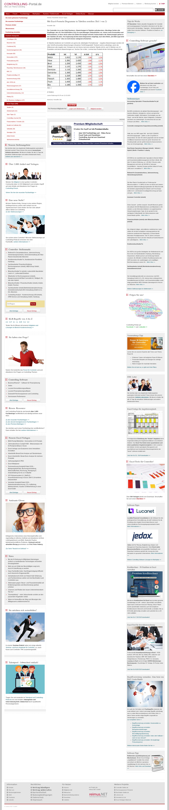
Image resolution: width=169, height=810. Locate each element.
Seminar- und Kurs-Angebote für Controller (20, 647)
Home (49, 18)
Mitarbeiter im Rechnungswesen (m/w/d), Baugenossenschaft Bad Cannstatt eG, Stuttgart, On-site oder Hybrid (25, 278)
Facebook (12, 797)
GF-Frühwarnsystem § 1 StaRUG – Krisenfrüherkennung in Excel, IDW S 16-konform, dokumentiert (24, 478)
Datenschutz (38, 797)
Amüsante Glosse (16, 500)
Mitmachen (67, 792)
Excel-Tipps (63, 18)
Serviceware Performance (16, 396)
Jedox (10, 385)
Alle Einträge (14, 311)
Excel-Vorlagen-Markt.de (123, 800)
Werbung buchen (150, 4)
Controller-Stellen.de (122, 787)
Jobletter (66, 800)
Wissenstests (10, 28)
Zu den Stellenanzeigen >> (15, 212)
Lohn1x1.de (119, 795)
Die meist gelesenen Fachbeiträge (17, 18)
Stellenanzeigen (133, 98)
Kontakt (11, 787)
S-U (24, 322)
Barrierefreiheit (39, 792)
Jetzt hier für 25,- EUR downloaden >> (138, 455)
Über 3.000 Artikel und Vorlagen (23, 164)
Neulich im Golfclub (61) (14, 125)
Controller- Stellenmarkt (19, 249)
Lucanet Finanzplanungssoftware (19, 391)
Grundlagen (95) (12, 39)
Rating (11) (10, 96)
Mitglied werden (113, 4)
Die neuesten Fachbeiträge (14, 21)
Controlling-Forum (12, 188)
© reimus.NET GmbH (10, 806)
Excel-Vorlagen (67, 14)
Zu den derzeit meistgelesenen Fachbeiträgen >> (22, 422)
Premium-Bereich (127, 4)
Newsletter (67, 797)
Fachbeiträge (25, 14)
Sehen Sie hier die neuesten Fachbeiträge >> (21, 192)
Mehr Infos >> (145, 121)
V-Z (28, 322)
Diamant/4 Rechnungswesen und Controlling (23, 394)
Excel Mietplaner (13, 464)
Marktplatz (36, 14)
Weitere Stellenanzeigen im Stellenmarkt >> (140, 288)
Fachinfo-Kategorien (12, 35)
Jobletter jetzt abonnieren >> (13, 156)
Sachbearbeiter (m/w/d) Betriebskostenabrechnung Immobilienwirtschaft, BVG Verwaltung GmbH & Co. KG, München (25, 290)
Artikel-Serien (11, 136)
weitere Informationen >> (21, 242)
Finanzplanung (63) (12, 60)
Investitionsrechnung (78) (14, 89)
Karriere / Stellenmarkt (51, 14)
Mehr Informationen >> (134, 526)
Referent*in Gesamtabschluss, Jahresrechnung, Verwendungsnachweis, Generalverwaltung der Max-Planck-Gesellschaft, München (26, 255)
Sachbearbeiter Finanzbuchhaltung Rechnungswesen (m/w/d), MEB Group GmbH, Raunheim (23, 266)
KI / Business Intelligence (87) (16, 100)
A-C (7, 322)
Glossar (91, 14)
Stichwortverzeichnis (13, 139)
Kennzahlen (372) (12, 57)
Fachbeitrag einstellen (13, 32)
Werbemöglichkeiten (15, 792)
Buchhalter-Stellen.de (122, 792)
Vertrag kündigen (41, 787)
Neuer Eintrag (31, 311)
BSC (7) (9, 71)
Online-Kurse (80, 14)
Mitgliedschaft (68, 790)
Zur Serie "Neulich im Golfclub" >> (17, 548)
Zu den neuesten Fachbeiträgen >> (17, 420)
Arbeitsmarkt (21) (12, 111)
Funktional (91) (11, 46)
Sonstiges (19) (11, 132)
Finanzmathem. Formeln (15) (15, 121)
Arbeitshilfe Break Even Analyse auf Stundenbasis (25, 453)
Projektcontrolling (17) (13, 75)
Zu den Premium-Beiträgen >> (16, 424)
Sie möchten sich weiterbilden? (23, 610)
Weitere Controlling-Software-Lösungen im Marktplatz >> (144, 559)
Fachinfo (55, 18)
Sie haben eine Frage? (19, 337)
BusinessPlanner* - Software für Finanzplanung (24, 383)
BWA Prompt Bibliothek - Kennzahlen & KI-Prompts (25, 441)
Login (163, 3)
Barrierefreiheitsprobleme (71, 795)
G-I (14, 322)
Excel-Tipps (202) (12, 103)
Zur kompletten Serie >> (134, 719)
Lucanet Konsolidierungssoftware (19, 388)
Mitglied (16, 182)
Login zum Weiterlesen (77, 109)
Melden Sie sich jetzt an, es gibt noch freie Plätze (142, 367)
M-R (20, 322)
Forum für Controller (30, 370)
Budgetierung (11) (12, 64)
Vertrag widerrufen (42, 790)
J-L (17, 322)
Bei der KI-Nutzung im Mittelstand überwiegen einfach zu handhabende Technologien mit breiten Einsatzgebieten (25, 561)
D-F (10, 322)
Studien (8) (10, 107)
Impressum (37, 800)
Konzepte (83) (11, 53)
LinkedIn (11, 800)
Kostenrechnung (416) (13, 78)
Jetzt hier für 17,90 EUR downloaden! (138, 617)
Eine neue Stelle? (16, 200)
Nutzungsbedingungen (42, 795)
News (8, 14)
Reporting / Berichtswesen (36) (16, 68)
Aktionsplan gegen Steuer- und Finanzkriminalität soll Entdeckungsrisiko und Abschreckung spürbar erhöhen (26, 585)
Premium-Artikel (11, 25)
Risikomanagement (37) (14, 86)
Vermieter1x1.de (121, 797)
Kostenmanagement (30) (14, 50)
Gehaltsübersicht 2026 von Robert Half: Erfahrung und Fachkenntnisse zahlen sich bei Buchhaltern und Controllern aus (26, 578)
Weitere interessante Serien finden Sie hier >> (141, 745)
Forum (15, 14)
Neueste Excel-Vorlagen (19, 437)
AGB (10, 795)
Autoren (139, 4)
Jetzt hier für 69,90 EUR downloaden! (138, 669)
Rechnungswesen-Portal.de (124, 790)
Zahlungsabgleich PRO (16, 461)
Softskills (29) (11, 129)
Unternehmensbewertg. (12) (15, 93)
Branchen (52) (11, 43)
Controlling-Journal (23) (14, 118)
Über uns (11, 790)
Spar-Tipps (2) (11, 114)
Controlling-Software (18, 379)
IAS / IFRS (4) (11, 82)
